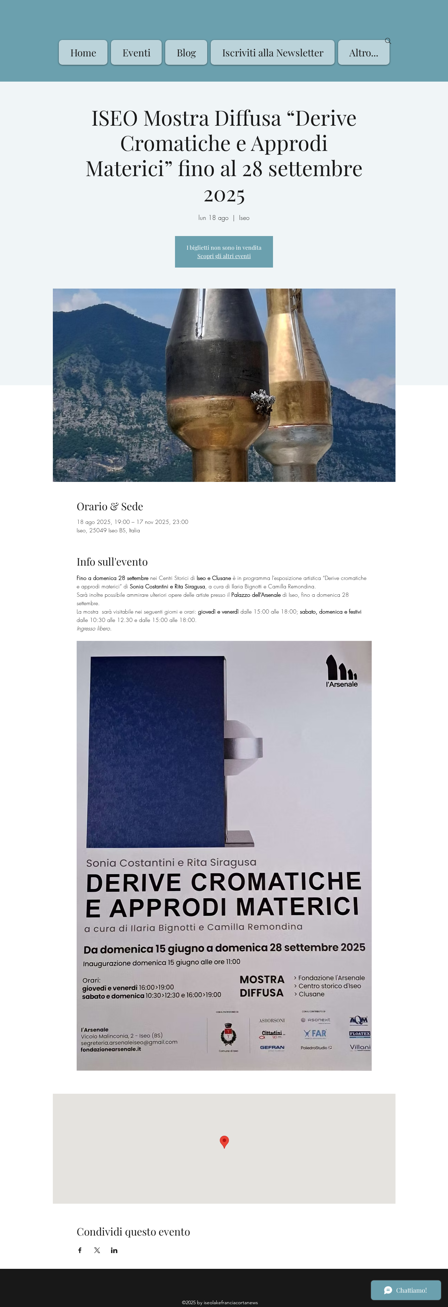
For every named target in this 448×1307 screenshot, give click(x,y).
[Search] (388, 41)
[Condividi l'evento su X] (97, 1250)
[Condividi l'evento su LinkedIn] (114, 1250)
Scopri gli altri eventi (224, 256)
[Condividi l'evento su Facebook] (80, 1250)
